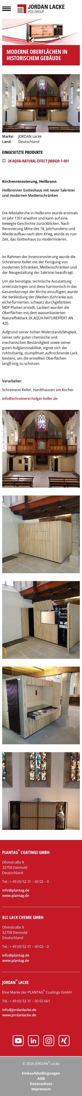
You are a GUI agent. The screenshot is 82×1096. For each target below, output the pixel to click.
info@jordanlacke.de (19, 1009)
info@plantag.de (15, 890)
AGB (41, 1078)
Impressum (41, 1089)
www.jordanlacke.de (19, 1015)
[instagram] (48, 1041)
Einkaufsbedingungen (41, 1073)
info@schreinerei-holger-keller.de (30, 398)
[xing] (64, 1041)
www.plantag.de (15, 895)
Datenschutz (41, 1083)
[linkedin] (33, 1041)
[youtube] (18, 1041)
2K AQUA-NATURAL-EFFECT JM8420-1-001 (38, 160)
